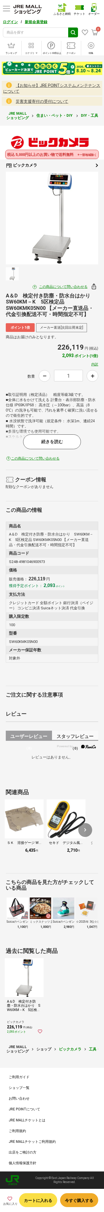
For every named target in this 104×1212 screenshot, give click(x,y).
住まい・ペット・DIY (54, 115)
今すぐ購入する (79, 1200)
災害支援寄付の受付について (42, 101)
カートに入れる (38, 1200)
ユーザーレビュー (28, 737)
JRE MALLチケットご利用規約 (32, 1142)
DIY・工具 (90, 115)
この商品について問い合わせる (63, 287)
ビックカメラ (24, 165)
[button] (85, 830)
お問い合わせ (19, 1098)
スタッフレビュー (75, 737)
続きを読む (52, 441)
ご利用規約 (17, 1131)
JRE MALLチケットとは (27, 1120)
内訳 (94, 364)
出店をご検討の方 (22, 1152)
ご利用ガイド (19, 1077)
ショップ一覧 (19, 1088)
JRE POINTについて (24, 1109)
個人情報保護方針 (22, 1163)
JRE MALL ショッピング (17, 115)
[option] (52, 218)
